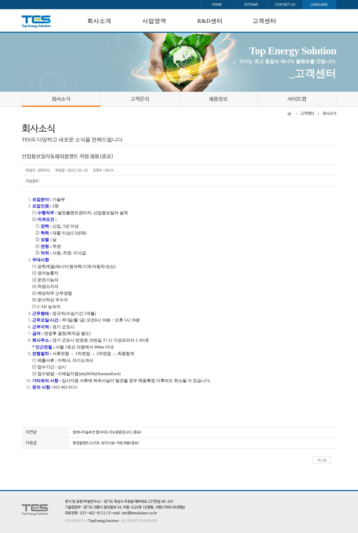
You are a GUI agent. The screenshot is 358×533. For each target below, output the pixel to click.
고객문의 (139, 99)
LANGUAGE (319, 5)
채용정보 (218, 99)
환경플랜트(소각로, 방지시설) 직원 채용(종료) (106, 443)
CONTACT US (285, 5)
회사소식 (61, 99)
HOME (217, 5)
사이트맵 (297, 99)
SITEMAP (251, 5)
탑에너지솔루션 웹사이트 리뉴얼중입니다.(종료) (107, 432)
